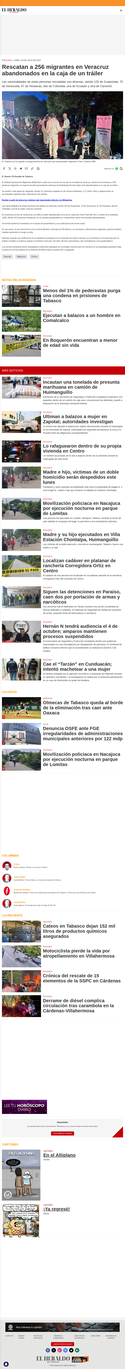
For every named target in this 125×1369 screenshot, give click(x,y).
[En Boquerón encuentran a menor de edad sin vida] (21, 346)
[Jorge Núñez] (7, 878)
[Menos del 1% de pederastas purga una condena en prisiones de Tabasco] (21, 296)
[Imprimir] (38, 168)
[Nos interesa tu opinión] (62, 1327)
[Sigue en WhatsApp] (117, 169)
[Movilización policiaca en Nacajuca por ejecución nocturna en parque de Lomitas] (21, 512)
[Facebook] (4, 168)
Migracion (21, 257)
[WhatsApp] (15, 168)
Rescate (7, 257)
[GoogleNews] (65, 1350)
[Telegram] (20, 168)
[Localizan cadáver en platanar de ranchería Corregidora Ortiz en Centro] (21, 569)
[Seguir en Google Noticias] (121, 169)
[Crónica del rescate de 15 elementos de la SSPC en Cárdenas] (21, 981)
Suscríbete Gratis (62, 1133)
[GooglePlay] (77, 1350)
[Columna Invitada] (7, 891)
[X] (10, 168)
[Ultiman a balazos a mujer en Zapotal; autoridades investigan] (21, 424)
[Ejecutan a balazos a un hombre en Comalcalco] (21, 321)
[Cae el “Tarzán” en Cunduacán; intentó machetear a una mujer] (21, 672)
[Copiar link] (32, 168)
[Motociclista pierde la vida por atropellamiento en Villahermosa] (21, 956)
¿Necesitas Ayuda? (62, 1344)
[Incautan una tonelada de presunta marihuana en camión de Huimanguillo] (21, 392)
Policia (34, 257)
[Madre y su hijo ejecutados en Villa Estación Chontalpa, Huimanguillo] (21, 540)
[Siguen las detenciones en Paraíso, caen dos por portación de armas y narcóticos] (21, 602)
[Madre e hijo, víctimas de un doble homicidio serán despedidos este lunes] (21, 481)
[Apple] (71, 1350)
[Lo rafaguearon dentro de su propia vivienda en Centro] (21, 452)
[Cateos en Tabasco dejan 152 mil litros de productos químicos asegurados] (21, 931)
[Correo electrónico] (26, 168)
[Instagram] (59, 1350)
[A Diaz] (7, 865)
